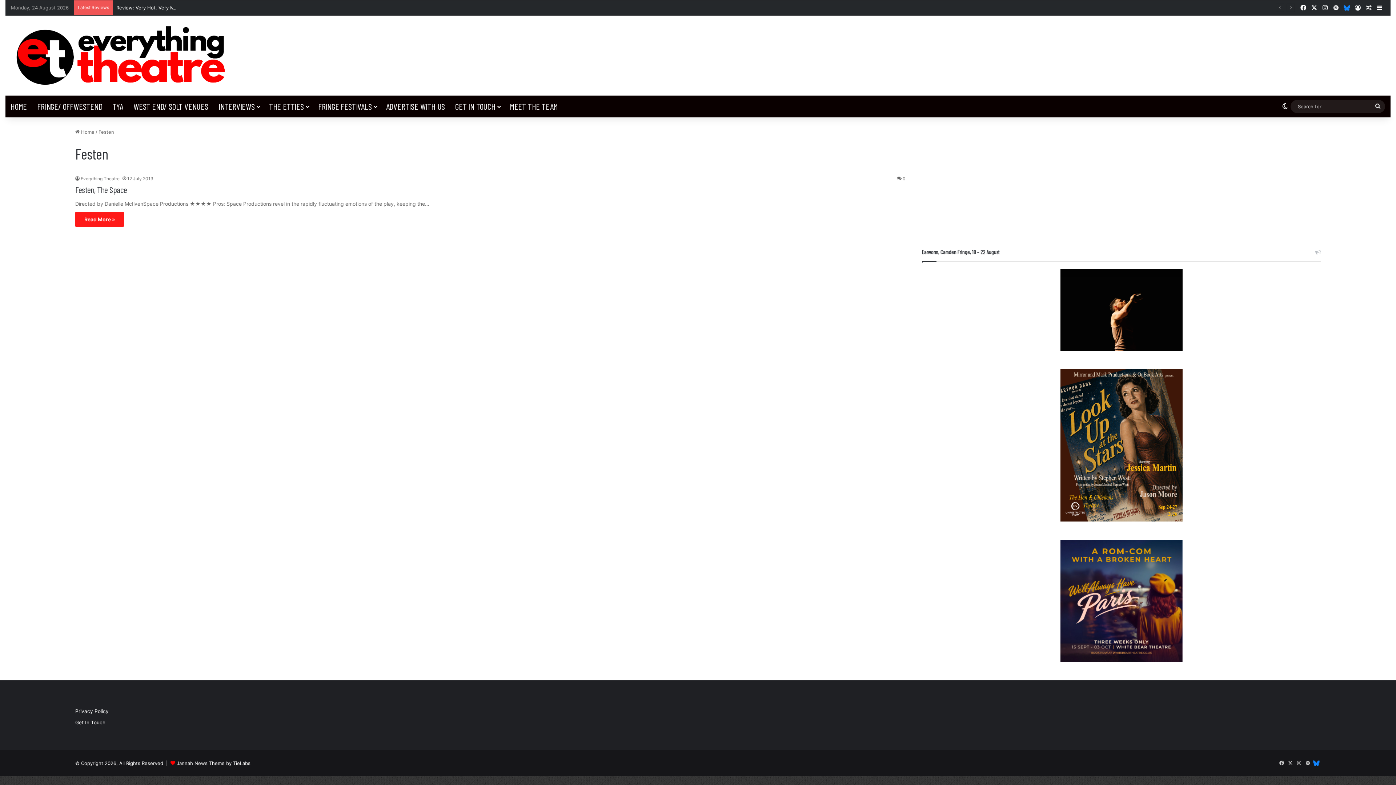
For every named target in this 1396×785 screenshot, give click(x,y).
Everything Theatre (100, 178)
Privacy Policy (92, 711)
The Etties (286, 106)
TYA (118, 106)
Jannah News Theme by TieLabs (213, 763)
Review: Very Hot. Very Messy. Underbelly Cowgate (175, 8)
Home (19, 106)
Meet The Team (534, 106)
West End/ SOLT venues (170, 106)
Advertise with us (415, 106)
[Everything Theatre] (123, 55)
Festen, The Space (101, 189)
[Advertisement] (1121, 179)
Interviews (236, 106)
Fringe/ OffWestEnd (69, 106)
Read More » (99, 219)
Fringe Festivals (345, 106)
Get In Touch (475, 106)
